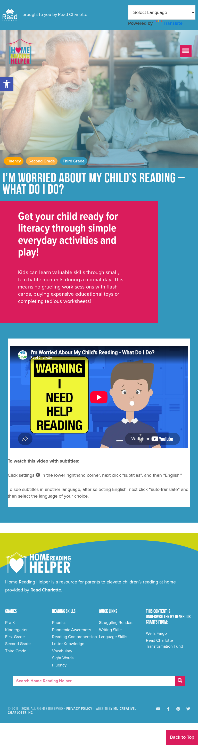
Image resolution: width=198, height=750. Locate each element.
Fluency (13, 161)
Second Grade (42, 161)
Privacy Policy (79, 708)
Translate (173, 23)
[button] (6, 84)
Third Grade (74, 161)
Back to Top (182, 737)
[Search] (180, 681)
